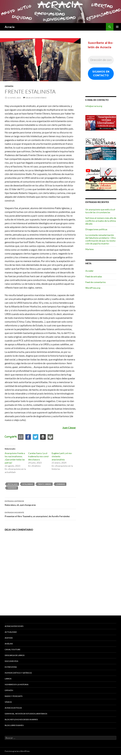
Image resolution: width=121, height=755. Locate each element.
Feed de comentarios (95, 282)
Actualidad (11, 632)
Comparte (11, 436)
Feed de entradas (93, 276)
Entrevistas (11, 667)
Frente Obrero (45, 484)
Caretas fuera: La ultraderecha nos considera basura (38, 456)
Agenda (9, 638)
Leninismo (60, 484)
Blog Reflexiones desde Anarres (21, 719)
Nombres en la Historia (16, 684)
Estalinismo (27, 484)
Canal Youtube (12, 649)
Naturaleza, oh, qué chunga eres (20, 503)
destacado (12, 484)
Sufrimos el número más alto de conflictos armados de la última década (100, 221)
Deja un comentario (36, 97)
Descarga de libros (14, 655)
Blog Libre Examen (14, 725)
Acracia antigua (13, 708)
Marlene (89, 249)
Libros (8, 678)
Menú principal (117, 27)
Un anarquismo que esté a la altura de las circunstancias (100, 211)
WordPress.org (92, 287)
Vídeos (8, 702)
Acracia (9, 27)
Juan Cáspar (69, 427)
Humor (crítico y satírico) (18, 673)
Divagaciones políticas (96, 229)
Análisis (9, 643)
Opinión (9, 86)
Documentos (11, 661)
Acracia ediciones (14, 626)
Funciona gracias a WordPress (17, 751)
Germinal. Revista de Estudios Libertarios (26, 713)
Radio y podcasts (13, 696)
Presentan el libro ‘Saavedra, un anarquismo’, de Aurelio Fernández (37, 514)
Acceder (89, 270)
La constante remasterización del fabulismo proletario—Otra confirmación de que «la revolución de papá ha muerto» (100, 239)
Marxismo (12, 488)
